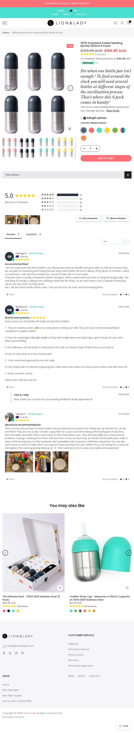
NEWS (71, 676)
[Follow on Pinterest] (22, 653)
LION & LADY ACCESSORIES (17, 701)
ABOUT (81, 676)
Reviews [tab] (11, 234)
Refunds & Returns (78, 649)
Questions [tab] (31, 234)
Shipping (73, 643)
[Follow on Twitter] (10, 653)
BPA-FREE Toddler (12, 695)
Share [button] (12, 294)
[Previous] (7, 88)
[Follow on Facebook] (3, 653)
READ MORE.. (113, 110)
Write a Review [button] (118, 218)
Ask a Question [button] (89, 218)
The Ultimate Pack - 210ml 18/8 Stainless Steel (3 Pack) (31, 598)
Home (5, 33)
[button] (122, 294)
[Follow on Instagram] (16, 653)
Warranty (73, 660)
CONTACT (94, 676)
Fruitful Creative (15, 717)
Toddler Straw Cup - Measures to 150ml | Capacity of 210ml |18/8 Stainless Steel (99, 598)
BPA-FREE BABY (10, 690)
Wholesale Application (80, 665)
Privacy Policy (76, 654)
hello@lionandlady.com (20, 646)
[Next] (70, 88)
